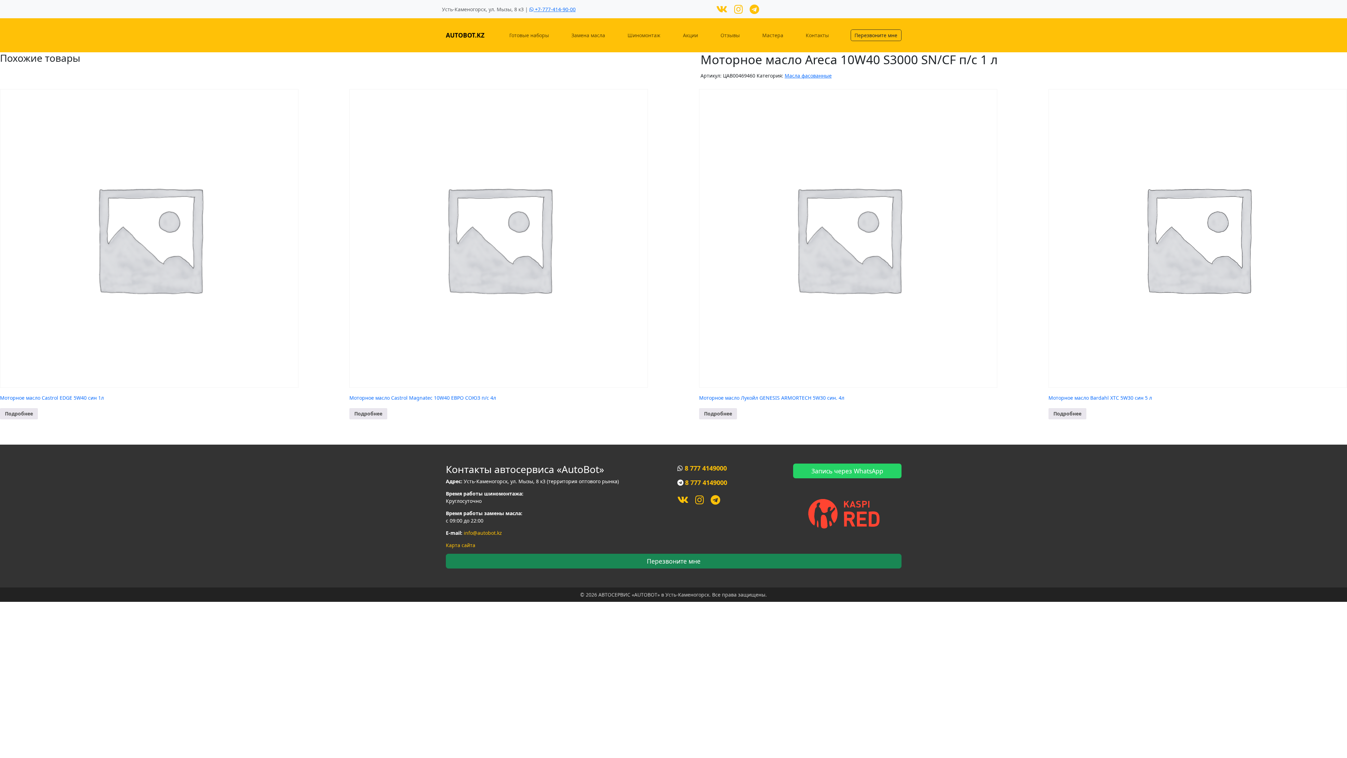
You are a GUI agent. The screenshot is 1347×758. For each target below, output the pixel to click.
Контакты (817, 35)
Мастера (772, 35)
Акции (690, 35)
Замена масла (588, 35)
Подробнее (19, 413)
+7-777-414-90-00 (555, 9)
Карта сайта (460, 545)
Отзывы (730, 35)
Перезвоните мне (876, 35)
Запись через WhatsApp (847, 471)
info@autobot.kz (483, 533)
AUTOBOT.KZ (465, 35)
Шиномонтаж (644, 35)
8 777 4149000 (706, 468)
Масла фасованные (808, 75)
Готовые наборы (529, 35)
